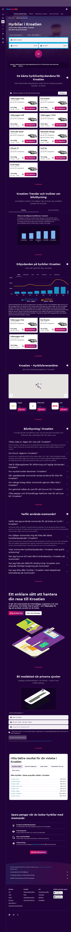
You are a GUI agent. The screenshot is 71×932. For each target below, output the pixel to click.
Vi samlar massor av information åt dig (22, 875)
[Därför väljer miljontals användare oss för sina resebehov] (67, 514)
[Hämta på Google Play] (58, 892)
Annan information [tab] (53, 210)
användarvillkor (38, 741)
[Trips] (3, 34)
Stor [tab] (33, 274)
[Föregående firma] (11, 395)
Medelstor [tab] (26, 274)
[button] (3, 9)
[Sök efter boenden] (3, 18)
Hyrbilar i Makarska (16, 793)
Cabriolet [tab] (57, 274)
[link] (31, 108)
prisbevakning (37, 844)
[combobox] (16, 35)
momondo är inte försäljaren (19, 872)
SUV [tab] (38, 274)
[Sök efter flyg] (3, 14)
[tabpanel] (38, 231)
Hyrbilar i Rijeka (15, 791)
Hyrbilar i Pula (15, 788)
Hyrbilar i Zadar (15, 784)
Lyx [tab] (50, 274)
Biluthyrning (11, 17)
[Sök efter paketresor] (3, 25)
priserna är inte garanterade (45, 867)
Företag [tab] (23, 210)
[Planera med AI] (3, 29)
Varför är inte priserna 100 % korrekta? (22, 878)
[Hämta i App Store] (58, 896)
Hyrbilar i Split (15, 779)
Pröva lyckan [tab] (16, 770)
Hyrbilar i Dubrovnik (16, 786)
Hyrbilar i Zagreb (15, 781)
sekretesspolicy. (48, 741)
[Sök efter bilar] (3, 21)
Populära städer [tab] (16, 766)
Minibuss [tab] (44, 274)
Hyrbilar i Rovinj (15, 796)
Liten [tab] (18, 274)
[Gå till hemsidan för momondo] (11, 9)
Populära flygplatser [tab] (31, 766)
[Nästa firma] (65, 395)
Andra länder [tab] (44, 766)
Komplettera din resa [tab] (57, 766)
